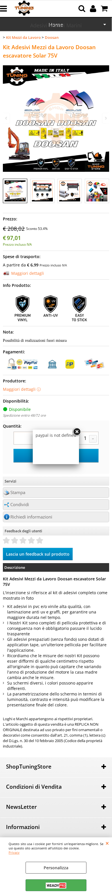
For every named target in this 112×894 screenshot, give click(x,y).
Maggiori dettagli (27, 273)
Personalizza (56, 867)
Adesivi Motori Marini (56, 25)
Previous (6, 118)
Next (105, 118)
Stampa (17, 492)
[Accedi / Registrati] (94, 8)
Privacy (14, 852)
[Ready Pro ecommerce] (56, 885)
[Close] (77, 432)
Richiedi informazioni (31, 517)
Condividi (19, 505)
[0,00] (105, 8)
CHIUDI (107, 843)
